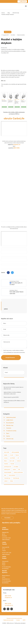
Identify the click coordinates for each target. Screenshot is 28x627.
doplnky (5, 455)
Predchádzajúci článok (14, 281)
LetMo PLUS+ (23, 1)
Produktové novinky (10, 430)
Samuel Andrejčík (7, 472)
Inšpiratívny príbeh (10, 417)
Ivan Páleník (12, 458)
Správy (7, 436)
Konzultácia (7, 517)
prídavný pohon (7, 469)
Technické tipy (7, 478)
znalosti (6, 481)
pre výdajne (16, 466)
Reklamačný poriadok (8, 620)
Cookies (18, 620)
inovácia (6, 458)
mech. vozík (11, 460)
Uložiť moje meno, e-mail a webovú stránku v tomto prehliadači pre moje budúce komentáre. (14, 351)
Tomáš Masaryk (16, 478)
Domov (3, 12)
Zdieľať (3, 272)
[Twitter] (12, 272)
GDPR (24, 620)
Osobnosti (19, 460)
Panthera (6, 463)
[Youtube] (11, 609)
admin (13, 34)
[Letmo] (6, 6)
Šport (6, 433)
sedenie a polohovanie (18, 472)
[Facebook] (8, 272)
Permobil (12, 463)
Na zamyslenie (9, 422)
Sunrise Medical (12, 475)
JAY (18, 458)
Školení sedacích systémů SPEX (11, 397)
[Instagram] (8, 609)
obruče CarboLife (14, 118)
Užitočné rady (16, 12)
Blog (9, 12)
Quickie (14, 469)
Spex (5, 475)
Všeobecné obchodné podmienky (14, 618)
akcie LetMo (6, 452)
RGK (19, 469)
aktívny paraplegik (15, 452)
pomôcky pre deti (7, 466)
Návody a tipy (8, 425)
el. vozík (11, 455)
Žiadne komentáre (21, 34)
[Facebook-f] (4, 609)
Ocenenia (7, 428)
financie (17, 455)
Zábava (11, 481)
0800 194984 (16, 148)
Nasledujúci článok (14, 290)
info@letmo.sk (16, 144)
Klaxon (5, 460)
